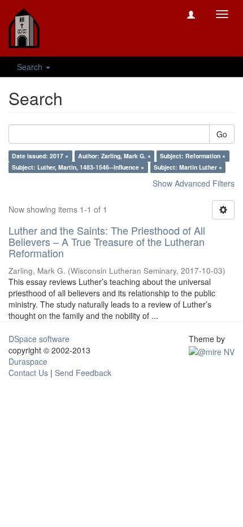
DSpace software (39, 338)
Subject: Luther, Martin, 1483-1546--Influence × (78, 167)
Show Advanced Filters (194, 183)
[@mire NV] (212, 350)
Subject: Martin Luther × (188, 167)
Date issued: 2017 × (40, 156)
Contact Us (28, 372)
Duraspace (27, 361)
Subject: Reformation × (192, 156)
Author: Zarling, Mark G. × (114, 156)
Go (221, 134)
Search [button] (31, 66)
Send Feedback (83, 372)
